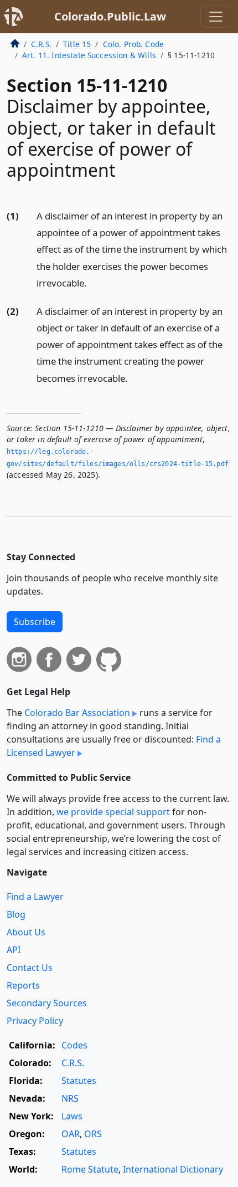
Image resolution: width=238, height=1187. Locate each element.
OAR (70, 1134)
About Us (26, 932)
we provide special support (113, 812)
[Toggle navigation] (215, 17)
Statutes (78, 1081)
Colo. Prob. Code (133, 44)
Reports (23, 985)
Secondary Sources (47, 1003)
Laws (71, 1116)
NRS (70, 1098)
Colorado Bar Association (77, 713)
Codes (74, 1045)
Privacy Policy (35, 1021)
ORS (93, 1134)
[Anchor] (93, 282)
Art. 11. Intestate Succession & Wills (89, 55)
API (13, 950)
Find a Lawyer (35, 897)
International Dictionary (173, 1169)
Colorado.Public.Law (110, 16)
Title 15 (77, 44)
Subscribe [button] (34, 622)
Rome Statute (89, 1169)
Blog (16, 914)
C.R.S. (41, 44)
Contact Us (30, 967)
